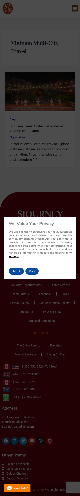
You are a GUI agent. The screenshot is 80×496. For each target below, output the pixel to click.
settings (14, 256)
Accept (16, 271)
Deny (32, 271)
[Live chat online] (17, 488)
